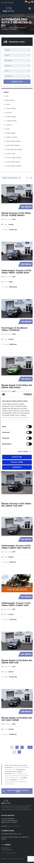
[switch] (27, 431)
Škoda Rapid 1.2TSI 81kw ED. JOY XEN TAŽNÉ (16, 719)
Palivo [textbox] (7, 71)
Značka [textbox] (7, 50)
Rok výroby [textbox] (8, 60)
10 (19, 752)
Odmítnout (17, 467)
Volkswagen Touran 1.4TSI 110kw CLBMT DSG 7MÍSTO (16, 546)
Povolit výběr (17, 462)
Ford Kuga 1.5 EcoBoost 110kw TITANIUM (14, 329)
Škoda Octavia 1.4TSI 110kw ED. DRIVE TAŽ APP (16, 504)
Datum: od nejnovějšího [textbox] (10, 178)
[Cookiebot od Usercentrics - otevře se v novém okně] (24, 394)
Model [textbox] (7, 55)
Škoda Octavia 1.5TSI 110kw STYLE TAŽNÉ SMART (16, 214)
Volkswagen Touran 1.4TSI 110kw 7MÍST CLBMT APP (15, 604)
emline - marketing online (16, 858)
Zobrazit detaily (23, 451)
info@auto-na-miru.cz (13, 826)
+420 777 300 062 (8, 2)
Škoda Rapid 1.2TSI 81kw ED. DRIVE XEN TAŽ (16, 661)
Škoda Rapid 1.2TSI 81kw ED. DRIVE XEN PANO (16, 386)
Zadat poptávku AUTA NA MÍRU (18, 791)
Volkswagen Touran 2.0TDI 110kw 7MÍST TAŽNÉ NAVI (16, 271)
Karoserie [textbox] (8, 65)
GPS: (8, 853)
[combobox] (17, 50)
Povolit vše (17, 457)
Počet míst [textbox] (8, 76)
